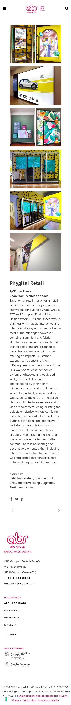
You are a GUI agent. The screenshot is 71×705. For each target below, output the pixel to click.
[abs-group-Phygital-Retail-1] (35, 44)
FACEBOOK (11, 610)
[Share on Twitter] (16, 499)
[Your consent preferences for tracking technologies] (6, 699)
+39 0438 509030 (18, 578)
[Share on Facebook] (11, 499)
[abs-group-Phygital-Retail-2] (35, 85)
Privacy (63, 695)
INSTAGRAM (11, 617)
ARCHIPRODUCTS (15, 603)
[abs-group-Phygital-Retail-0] (35, 252)
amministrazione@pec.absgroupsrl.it (37, 695)
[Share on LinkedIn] (22, 499)
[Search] (66, 9)
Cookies (16, 700)
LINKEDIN (10, 624)
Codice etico (29, 700)
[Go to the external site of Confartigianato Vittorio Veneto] (17, 666)
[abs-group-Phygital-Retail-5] (35, 169)
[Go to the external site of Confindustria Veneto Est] (17, 659)
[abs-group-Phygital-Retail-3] (35, 127)
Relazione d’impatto (48, 700)
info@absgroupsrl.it (19, 583)
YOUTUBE (10, 634)
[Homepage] (35, 8)
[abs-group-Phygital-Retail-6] (35, 210)
